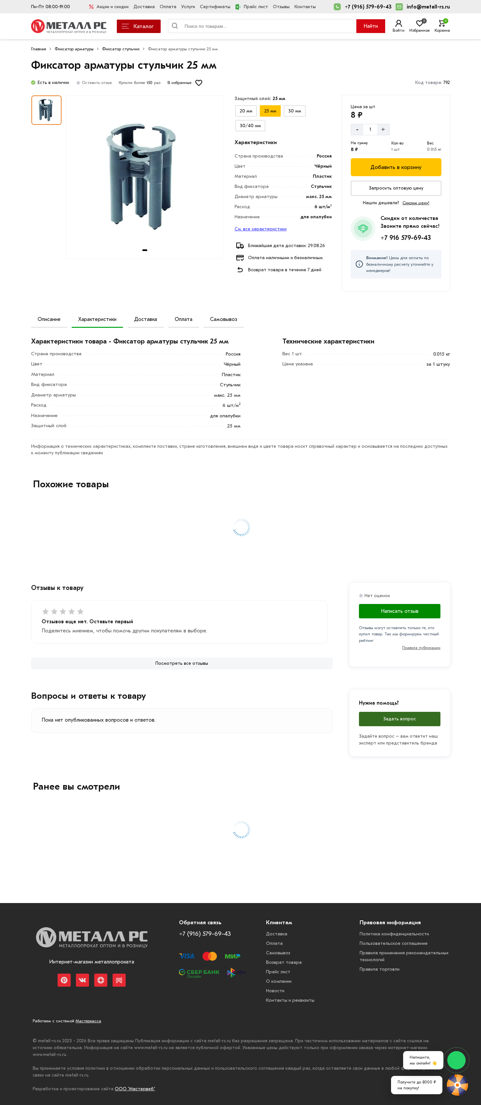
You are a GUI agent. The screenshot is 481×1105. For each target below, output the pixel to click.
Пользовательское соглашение (394, 943)
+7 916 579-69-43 (406, 238)
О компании (279, 981)
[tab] (145, 250)
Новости (275, 991)
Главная (38, 48)
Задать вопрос (399, 719)
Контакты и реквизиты (290, 1000)
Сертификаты (215, 6)
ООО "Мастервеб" (135, 1089)
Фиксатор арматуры (74, 48)
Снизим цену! (415, 202)
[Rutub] (119, 980)
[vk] (82, 980)
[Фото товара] (144, 177)
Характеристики (97, 319)
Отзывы (281, 6)
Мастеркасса (88, 1020)
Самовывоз (223, 319)
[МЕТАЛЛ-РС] (91, 942)
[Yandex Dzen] (100, 980)
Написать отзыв (400, 611)
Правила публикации (421, 647)
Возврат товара (284, 962)
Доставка (144, 6)
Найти (371, 26)
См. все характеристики (261, 229)
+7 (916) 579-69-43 (368, 7)
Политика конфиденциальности (394, 934)
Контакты (305, 6)
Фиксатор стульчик (120, 48)
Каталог (143, 26)
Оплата (168, 6)
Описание (49, 319)
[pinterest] (64, 980)
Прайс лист (256, 6)
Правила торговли (380, 969)
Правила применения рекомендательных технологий (404, 956)
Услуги (188, 6)
